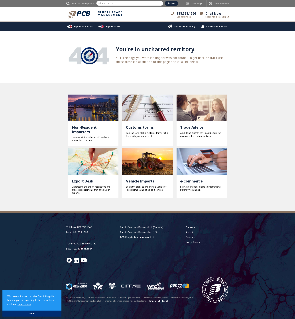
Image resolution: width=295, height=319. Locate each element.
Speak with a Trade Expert (217, 16)
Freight (165, 301)
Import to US (113, 26)
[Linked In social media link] (76, 260)
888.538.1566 (186, 13)
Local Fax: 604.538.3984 (79, 248)
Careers (190, 227)
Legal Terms (193, 242)
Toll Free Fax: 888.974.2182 (81, 243)
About (189, 232)
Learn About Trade (216, 26)
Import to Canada (83, 26)
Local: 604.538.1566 (77, 232)
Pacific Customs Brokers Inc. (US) (138, 232)
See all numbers (184, 16)
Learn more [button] (24, 304)
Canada (152, 301)
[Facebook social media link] (69, 260)
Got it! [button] (32, 313)
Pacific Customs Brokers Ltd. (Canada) (141, 227)
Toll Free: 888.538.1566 (79, 227)
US (159, 301)
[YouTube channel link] (84, 260)
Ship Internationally (184, 26)
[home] (95, 14)
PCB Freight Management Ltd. (137, 237)
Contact (190, 237)
